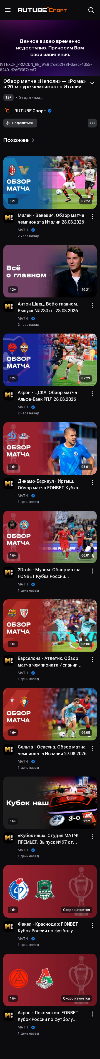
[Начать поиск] (91, 10)
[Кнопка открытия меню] (7, 10)
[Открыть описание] (92, 83)
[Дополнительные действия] (92, 123)
